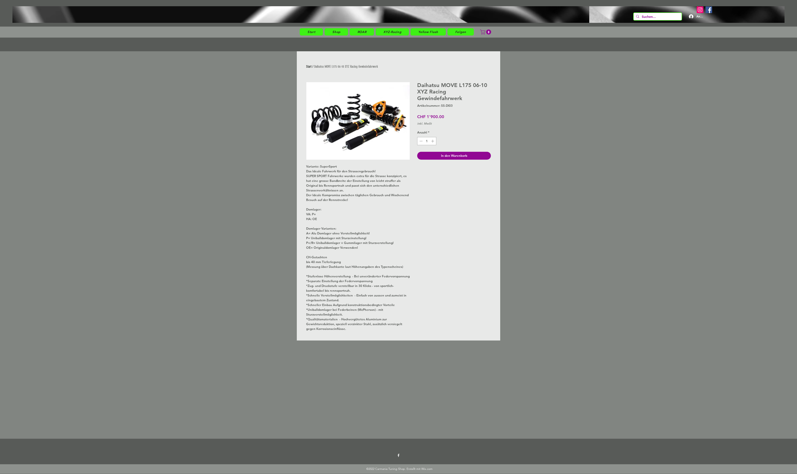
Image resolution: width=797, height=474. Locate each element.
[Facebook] (708, 9)
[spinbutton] (426, 141)
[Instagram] (700, 9)
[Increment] (433, 141)
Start (309, 67)
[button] (336, 32)
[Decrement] (420, 141)
